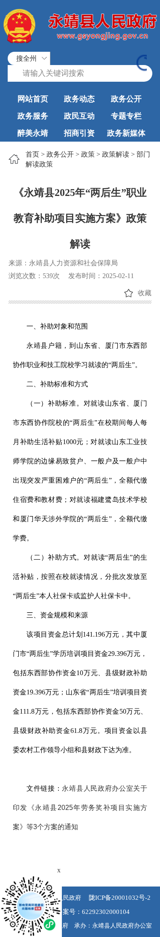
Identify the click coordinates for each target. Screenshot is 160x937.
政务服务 (32, 116)
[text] (80, 73)
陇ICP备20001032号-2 (119, 897)
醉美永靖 (32, 133)
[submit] (142, 64)
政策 (88, 154)
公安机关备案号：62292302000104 (80, 911)
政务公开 (126, 99)
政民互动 (79, 116)
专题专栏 (126, 116)
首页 (32, 154)
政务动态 (79, 99)
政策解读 (115, 154)
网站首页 (32, 99)
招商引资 (79, 133)
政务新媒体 (126, 133)
